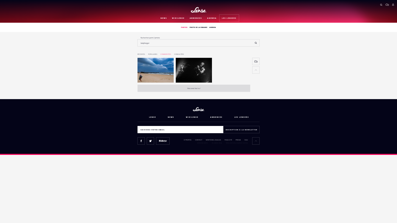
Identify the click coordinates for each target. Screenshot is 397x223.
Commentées (165, 54)
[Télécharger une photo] (387, 4)
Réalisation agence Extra (237, 143)
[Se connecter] (393, 4)
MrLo (180, 78)
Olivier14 (143, 78)
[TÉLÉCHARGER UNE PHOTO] (255, 61)
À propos (187, 140)
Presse (238, 140)
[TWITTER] (150, 141)
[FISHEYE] (163, 141)
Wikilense (178, 18)
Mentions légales (213, 140)
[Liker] (169, 63)
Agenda (212, 18)
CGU (246, 140)
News (164, 18)
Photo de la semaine (198, 27)
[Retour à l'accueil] (198, 10)
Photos (184, 27)
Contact (198, 140)
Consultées (179, 54)
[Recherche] (381, 4)
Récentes (141, 54)
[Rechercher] (255, 42)
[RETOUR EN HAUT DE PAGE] (255, 70)
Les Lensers (229, 18)
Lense (152, 117)
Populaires (152, 54)
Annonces (196, 18)
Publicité (228, 140)
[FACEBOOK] (141, 141)
